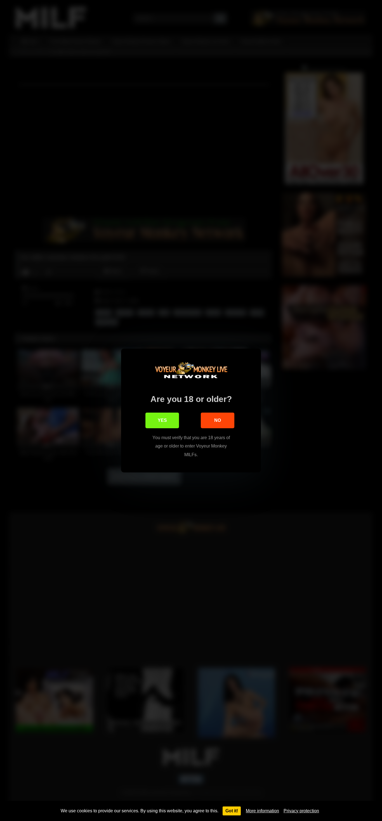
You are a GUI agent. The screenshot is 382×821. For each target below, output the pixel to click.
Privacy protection (301, 810)
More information (262, 810)
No (217, 420)
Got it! (231, 810)
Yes (162, 420)
